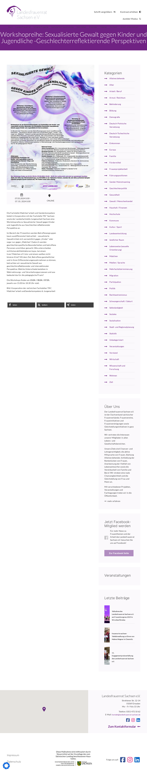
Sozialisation (115, 320)
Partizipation (115, 282)
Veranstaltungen (116, 346)
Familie (112, 156)
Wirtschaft (114, 359)
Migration (113, 275)
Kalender (93, 27)
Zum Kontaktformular (122, 726)
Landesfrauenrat (23, 27)
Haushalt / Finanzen (118, 207)
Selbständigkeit (116, 307)
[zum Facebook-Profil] (128, 720)
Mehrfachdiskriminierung (120, 269)
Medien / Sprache (117, 262)
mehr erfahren (113, 501)
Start (10, 27)
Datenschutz (14, 761)
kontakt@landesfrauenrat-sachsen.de (126, 715)
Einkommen (114, 143)
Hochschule (114, 214)
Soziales (112, 314)
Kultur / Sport (115, 227)
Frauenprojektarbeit (118, 169)
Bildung (112, 110)
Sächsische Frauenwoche (62, 27)
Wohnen (113, 375)
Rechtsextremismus (118, 295)
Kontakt (113, 27)
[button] (21, 304)
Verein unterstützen (129, 27)
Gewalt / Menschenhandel (121, 201)
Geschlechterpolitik (118, 188)
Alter (111, 85)
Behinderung (115, 104)
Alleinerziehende (116, 78)
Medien (103, 27)
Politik (112, 288)
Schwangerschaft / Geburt (121, 301)
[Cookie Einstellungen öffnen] (6, 768)
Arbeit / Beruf (115, 91)
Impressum (13, 755)
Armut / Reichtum (117, 97)
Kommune (114, 220)
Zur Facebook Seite (119, 553)
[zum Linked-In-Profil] (138, 720)
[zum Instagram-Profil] (133, 720)
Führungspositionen (118, 175)
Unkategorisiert (116, 340)
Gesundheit (114, 195)
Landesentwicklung (117, 233)
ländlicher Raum (116, 240)
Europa (112, 149)
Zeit (111, 382)
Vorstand (113, 353)
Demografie (114, 117)
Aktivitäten (81, 27)
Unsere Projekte (41, 27)
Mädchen (113, 256)
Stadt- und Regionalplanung (121, 327)
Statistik (113, 333)
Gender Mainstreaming (119, 182)
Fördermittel (115, 162)
